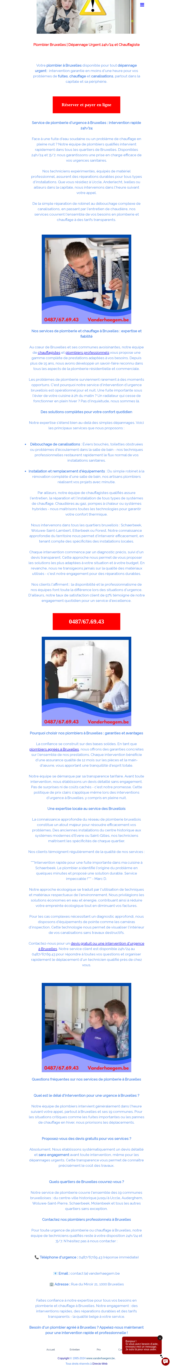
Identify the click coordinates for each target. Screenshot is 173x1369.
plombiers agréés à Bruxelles (54, 749)
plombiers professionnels (87, 352)
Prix (99, 1349)
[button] (86, 621)
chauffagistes (49, 352)
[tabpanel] (86, 49)
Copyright (63, 1358)
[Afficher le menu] (142, 5)
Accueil (50, 1349)
